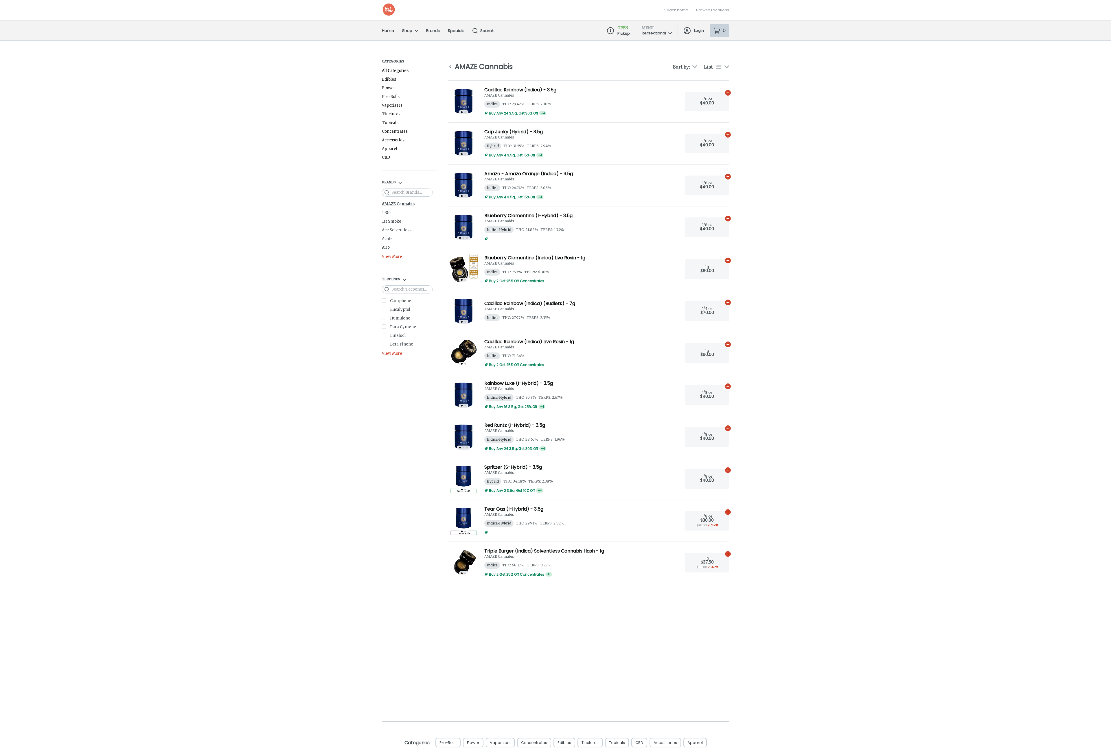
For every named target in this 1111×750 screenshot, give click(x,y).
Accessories (393, 140)
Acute (387, 238)
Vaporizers (392, 105)
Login (699, 30)
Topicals (390, 122)
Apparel (389, 148)
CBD (386, 157)
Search (487, 31)
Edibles (389, 79)
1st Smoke (391, 221)
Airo (386, 247)
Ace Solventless (396, 230)
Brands (433, 31)
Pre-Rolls (391, 96)
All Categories (395, 70)
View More (392, 257)
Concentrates (395, 131)
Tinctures (391, 114)
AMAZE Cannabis (398, 204)
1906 (386, 212)
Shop (407, 31)
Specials (456, 31)
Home (388, 31)
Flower (388, 88)
